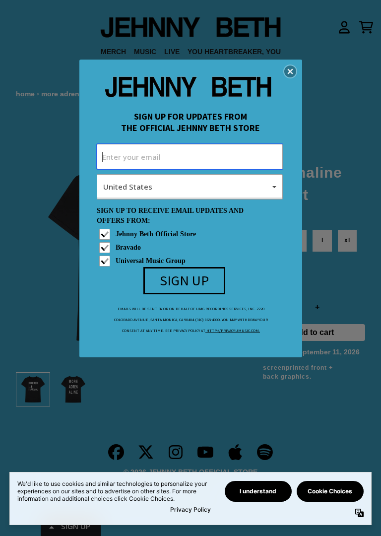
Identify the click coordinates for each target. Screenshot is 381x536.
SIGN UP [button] (184, 280)
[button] (290, 71)
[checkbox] (191, 234)
